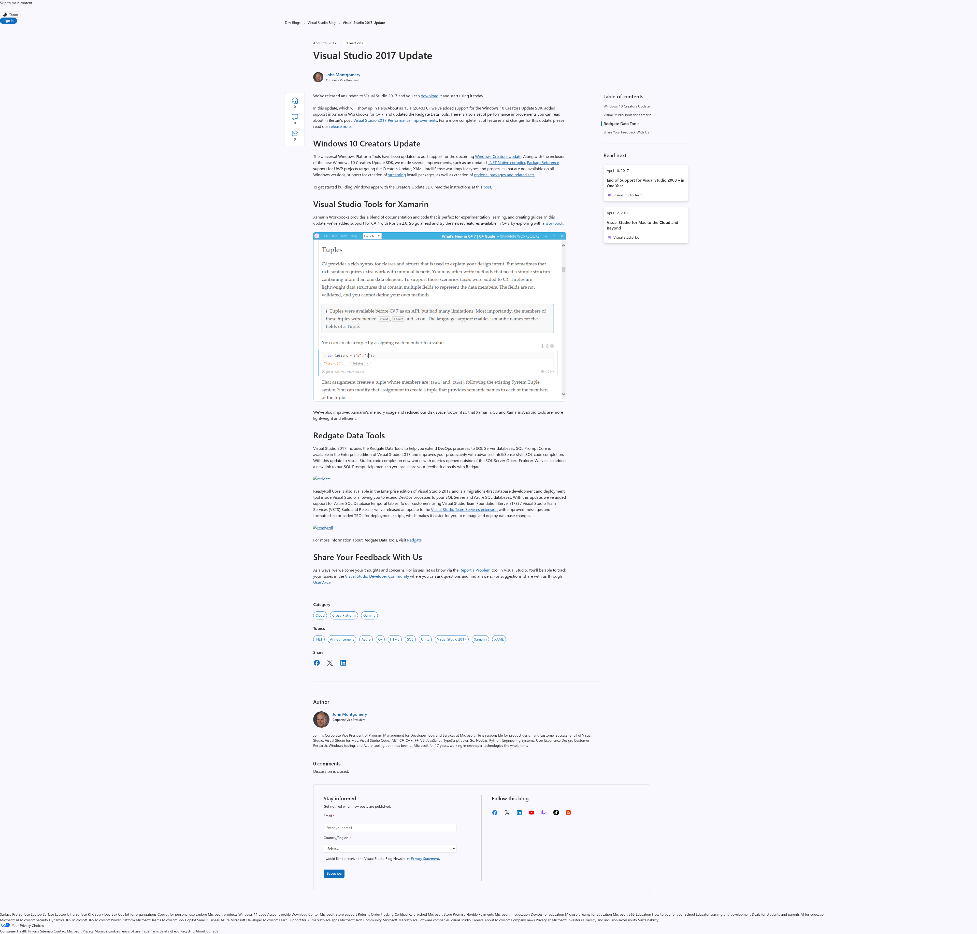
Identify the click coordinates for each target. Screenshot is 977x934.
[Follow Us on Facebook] (495, 814)
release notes (340, 126)
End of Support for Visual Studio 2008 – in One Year (645, 182)
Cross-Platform (344, 615)
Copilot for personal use (176, 914)
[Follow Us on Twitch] (544, 814)
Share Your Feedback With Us (626, 132)
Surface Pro (9, 914)
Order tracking (382, 914)
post (487, 186)
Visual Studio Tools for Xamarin (627, 114)
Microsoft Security (34, 919)
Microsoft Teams (148, 919)
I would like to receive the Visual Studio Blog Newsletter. (382, 858)
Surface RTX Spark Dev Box (96, 914)
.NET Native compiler (506, 162)
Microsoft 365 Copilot (179, 919)
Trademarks (150, 931)
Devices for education (547, 914)
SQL (410, 639)
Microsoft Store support (338, 914)
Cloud (320, 615)
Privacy (89, 931)
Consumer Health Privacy (19, 931)
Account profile (279, 914)
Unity (425, 639)
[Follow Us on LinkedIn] (519, 814)
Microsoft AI (9, 919)
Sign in (8, 20)
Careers (477, 919)
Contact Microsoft (68, 931)
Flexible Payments (480, 914)
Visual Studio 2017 (451, 639)
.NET (318, 639)
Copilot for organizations (137, 914)
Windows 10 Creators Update (627, 106)
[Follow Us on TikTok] (556, 814)
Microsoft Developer (246, 919)
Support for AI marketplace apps (314, 919)
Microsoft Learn (275, 919)
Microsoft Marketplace (400, 919)
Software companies (434, 919)
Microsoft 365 (83, 919)
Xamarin (480, 639)
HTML (394, 639)
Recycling (187, 931)
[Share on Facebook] (316, 663)
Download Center (305, 914)
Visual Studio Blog (322, 22)
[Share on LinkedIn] (343, 663)
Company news (523, 919)
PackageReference (543, 162)
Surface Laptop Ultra (59, 914)
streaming (397, 174)
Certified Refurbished (411, 914)
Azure (366, 639)
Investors (575, 919)
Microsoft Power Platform (115, 919)
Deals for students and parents (776, 914)
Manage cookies (107, 931)
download (429, 95)
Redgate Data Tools (621, 123)
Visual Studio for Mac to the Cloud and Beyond (642, 225)
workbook (554, 223)
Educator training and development (723, 914)
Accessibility (628, 919)
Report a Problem (475, 570)
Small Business (208, 919)
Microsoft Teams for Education (588, 914)
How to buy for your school (673, 914)
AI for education (813, 914)
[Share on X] (330, 663)
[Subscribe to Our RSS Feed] (568, 814)
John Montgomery (343, 74)
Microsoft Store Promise (446, 914)
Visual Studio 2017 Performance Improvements (395, 120)
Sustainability (648, 919)
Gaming (369, 615)
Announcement (342, 639)
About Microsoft (497, 919)
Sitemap (46, 931)
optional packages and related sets (504, 174)
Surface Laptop (30, 914)
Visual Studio (461, 919)
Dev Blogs (292, 22)
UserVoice (322, 582)
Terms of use (130, 931)
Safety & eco (169, 931)
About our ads (207, 931)
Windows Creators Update (498, 156)
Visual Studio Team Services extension (464, 509)
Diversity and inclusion (600, 919)
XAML (499, 639)
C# (380, 639)
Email (329, 815)
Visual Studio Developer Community (377, 576)
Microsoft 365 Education (632, 914)
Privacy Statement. (425, 858)
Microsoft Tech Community (361, 919)
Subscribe (334, 873)
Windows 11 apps (252, 914)
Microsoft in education (512, 914)
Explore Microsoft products (216, 914)
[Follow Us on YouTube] (531, 814)
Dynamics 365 (60, 919)
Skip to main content (16, 2)
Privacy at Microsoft (551, 919)
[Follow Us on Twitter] (507, 814)
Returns (364, 914)
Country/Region (337, 837)
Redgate (414, 540)
